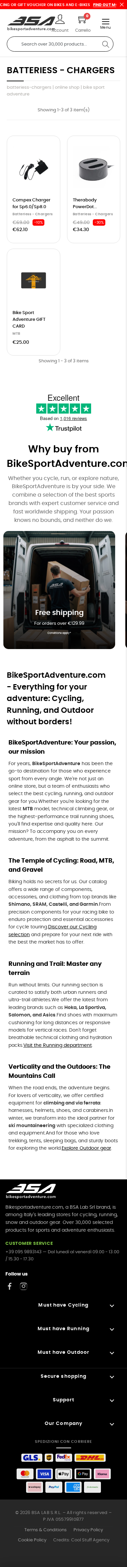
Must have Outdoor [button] (63, 1352)
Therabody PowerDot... (85, 203)
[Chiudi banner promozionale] (121, 4)
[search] (105, 44)
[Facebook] (9, 1286)
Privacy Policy (88, 1530)
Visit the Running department (57, 1045)
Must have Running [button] (63, 1328)
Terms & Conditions (45, 1530)
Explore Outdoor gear (86, 1148)
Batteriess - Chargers (33, 214)
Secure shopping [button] (64, 1376)
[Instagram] (23, 1286)
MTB (16, 333)
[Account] (60, 20)
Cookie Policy (32, 1540)
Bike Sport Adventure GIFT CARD (29, 320)
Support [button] (64, 1400)
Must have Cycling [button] (63, 1305)
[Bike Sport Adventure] (31, 24)
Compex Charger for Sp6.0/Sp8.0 (31, 203)
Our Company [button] (63, 1423)
